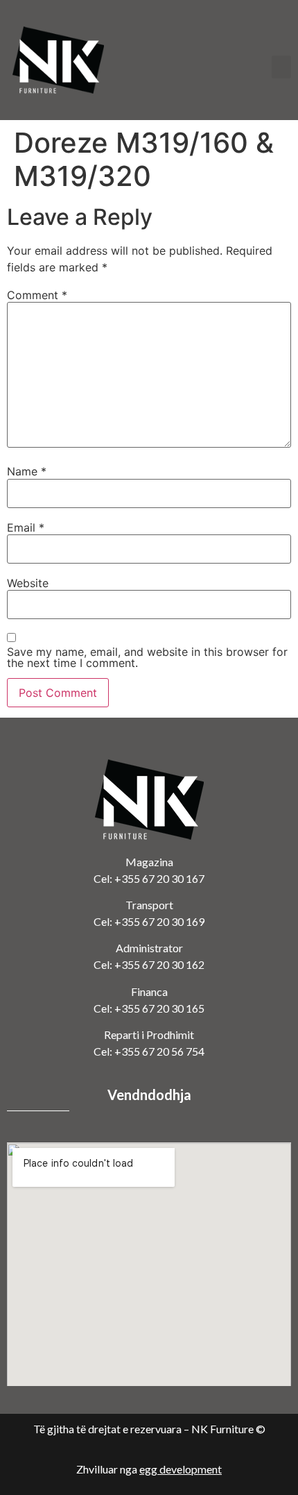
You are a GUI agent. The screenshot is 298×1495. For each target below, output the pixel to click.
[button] (281, 67)
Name (26, 471)
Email (25, 527)
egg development (180, 1469)
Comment (37, 295)
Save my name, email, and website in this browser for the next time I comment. (147, 657)
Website (28, 583)
